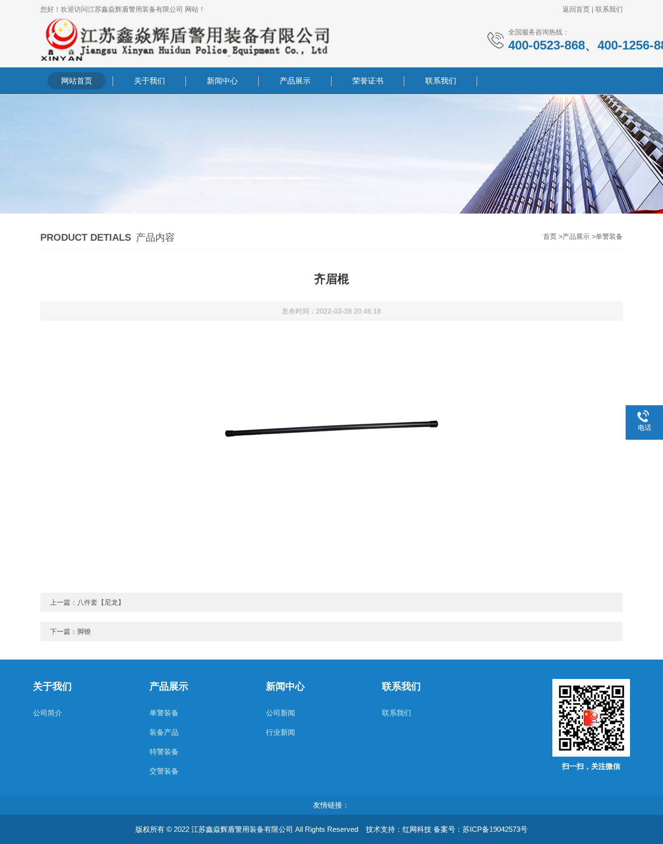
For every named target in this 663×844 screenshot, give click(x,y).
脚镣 (84, 631)
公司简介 (47, 713)
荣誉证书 (367, 81)
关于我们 (149, 81)
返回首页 (576, 9)
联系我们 (609, 9)
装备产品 (164, 732)
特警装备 (164, 751)
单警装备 (609, 236)
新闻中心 (222, 81)
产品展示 (295, 81)
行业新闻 (280, 732)
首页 (550, 236)
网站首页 (76, 81)
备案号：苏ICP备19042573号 (480, 829)
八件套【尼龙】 (101, 602)
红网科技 (416, 829)
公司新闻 (280, 713)
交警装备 (164, 771)
